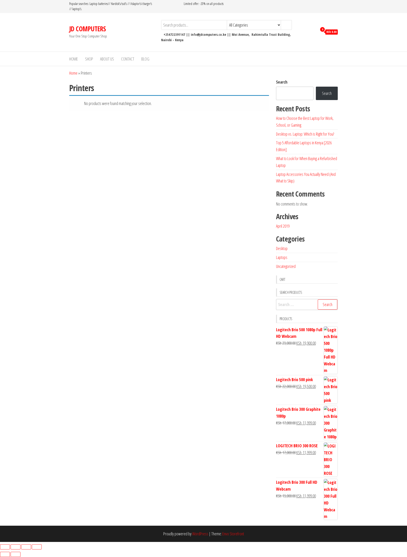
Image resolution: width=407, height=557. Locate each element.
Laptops (281, 257)
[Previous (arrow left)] (5, 554)
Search (281, 82)
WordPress (200, 534)
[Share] (26, 546)
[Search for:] (307, 304)
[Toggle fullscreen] (15, 546)
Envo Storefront (233, 534)
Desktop (282, 248)
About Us (107, 59)
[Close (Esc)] (37, 546)
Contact (127, 59)
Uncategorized (286, 266)
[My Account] (313, 31)
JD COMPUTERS (87, 28)
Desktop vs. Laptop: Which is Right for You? (305, 134)
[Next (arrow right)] (15, 554)
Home (73, 59)
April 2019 (282, 226)
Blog (145, 59)
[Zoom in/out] (5, 546)
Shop (89, 59)
